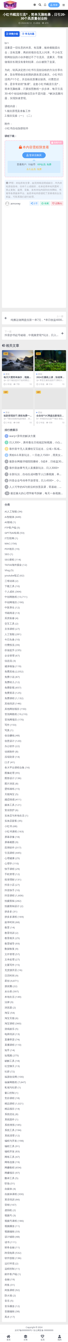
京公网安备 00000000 (43, 1330)
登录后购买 (35, 155)
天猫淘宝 (10, 794)
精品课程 (10, 1103)
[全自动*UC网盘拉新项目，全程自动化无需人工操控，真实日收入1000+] (50, 399)
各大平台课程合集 (14, 767)
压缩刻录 (10, 756)
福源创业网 (11, 1076)
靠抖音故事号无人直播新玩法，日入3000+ (34, 468)
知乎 (7, 1050)
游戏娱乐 (10, 1028)
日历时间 (10, 975)
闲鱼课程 (10, 1290)
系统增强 (10, 1124)
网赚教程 (10, 1167)
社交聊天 (10, 1066)
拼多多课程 (11, 916)
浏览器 (8, 1007)
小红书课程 (11, 831)
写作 (7, 724)
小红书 (8, 826)
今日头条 (10, 639)
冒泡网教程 (11, 714)
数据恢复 (10, 948)
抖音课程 (10, 895)
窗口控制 (10, 1092)
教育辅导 (10, 943)
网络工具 (10, 1156)
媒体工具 (10, 804)
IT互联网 (9, 538)
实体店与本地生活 (14, 815)
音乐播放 (10, 1306)
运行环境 (10, 1263)
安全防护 (10, 810)
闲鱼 (7, 1284)
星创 (38, 23)
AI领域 (8, 522)
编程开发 (10, 1151)
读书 (7, 1242)
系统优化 (10, 1114)
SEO (7, 554)
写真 (7, 730)
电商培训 (10, 1034)
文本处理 (10, 959)
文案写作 (10, 964)
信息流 (8, 660)
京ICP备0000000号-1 (24, 1330)
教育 (7, 927)
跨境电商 (10, 1252)
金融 (7, 1279)
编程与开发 (11, 1140)
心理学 (8, 863)
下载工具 (10, 586)
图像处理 (10, 772)
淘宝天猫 (10, 1018)
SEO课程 (9, 559)
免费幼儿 (10, 682)
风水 (7, 1316)
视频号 (8, 1215)
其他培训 (10, 703)
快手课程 (10, 868)
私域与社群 (11, 1087)
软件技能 (10, 1258)
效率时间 (10, 922)
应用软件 (10, 847)
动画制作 (10, 751)
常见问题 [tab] (29, 33)
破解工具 (10, 1060)
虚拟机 (8, 1210)
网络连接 (10, 1162)
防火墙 (8, 1295)
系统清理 (10, 1135)
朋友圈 (8, 986)
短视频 (8, 1055)
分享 (35, 203)
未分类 (8, 991)
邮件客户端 (11, 1274)
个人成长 (10, 591)
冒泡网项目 (11, 719)
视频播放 (10, 1226)
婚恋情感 (10, 799)
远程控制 (10, 1268)
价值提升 (10, 650)
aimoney (15, 203)
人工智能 (10, 634)
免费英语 (10, 692)
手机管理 (10, 874)
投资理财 (10, 879)
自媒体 (8, 1188)
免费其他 (10, 671)
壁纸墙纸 (10, 788)
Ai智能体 (9, 516)
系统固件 (10, 1119)
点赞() (58, 203)
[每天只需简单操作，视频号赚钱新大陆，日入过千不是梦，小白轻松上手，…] (17, 360)
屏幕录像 (10, 836)
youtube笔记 (12, 575)
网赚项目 (10, 1172)
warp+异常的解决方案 (22, 436)
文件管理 (10, 954)
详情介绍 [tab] (13, 33)
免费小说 (10, 676)
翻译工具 (10, 1178)
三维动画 (10, 580)
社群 (7, 1071)
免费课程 (10, 698)
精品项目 (10, 1108)
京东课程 (10, 628)
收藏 (46, 203)
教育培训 (10, 932)
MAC (7, 543)
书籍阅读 (10, 612)
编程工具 (10, 1146)
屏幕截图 (10, 842)
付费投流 (10, 644)
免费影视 (10, 687)
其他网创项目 (12, 708)
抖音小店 (10, 884)
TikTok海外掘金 (13, 564)
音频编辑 (10, 1311)
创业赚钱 (10, 735)
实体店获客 (11, 820)
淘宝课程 (10, 1023)
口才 (7, 762)
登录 (55, 5)
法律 (7, 1002)
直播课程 (10, 1044)
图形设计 (10, 778)
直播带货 (10, 1039)
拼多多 (8, 911)
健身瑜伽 (10, 666)
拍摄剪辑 (10, 900)
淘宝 (7, 1012)
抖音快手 (10, 890)
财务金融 (10, 1247)
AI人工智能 (11, 511)
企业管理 (10, 655)
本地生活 (10, 996)
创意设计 (10, 740)
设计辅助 (10, 1236)
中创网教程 (11, 596)
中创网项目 (11, 602)
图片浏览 (10, 783)
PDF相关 (9, 548)
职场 (7, 1183)
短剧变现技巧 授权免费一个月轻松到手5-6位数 (17, 417)
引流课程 (10, 852)
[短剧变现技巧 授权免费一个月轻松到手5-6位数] (17, 399)
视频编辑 (10, 1231)
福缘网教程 (11, 1082)
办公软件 (10, 746)
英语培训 (10, 1199)
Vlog (7, 570)
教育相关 (10, 938)
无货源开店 (11, 970)
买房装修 (10, 618)
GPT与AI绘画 (12, 532)
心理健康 (10, 858)
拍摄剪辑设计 (12, 906)
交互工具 (10, 623)
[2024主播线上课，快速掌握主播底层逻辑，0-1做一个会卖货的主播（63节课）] (50, 360)
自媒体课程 (11, 1194)
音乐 (7, 1300)
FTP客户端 (10, 527)
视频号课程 (11, 1220)
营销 (7, 1204)
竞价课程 (10, 1098)
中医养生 (10, 607)
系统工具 (10, 1130)
